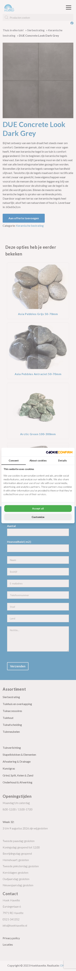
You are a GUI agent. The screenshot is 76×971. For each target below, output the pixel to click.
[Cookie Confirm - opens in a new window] (59, 452)
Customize (38, 516)
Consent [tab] (14, 460)
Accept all (38, 508)
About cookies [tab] (38, 460)
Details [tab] (62, 460)
